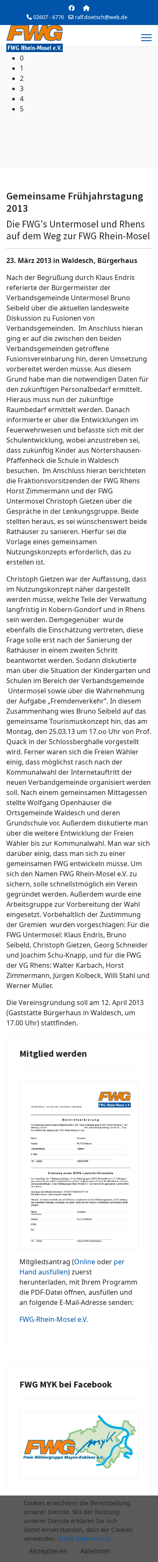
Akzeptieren (48, 1551)
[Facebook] (72, 8)
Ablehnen (95, 1551)
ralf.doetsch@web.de (101, 17)
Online (84, 1261)
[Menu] (146, 37)
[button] (86, 58)
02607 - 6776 (48, 17)
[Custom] (86, 8)
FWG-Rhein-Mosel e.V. (53, 1319)
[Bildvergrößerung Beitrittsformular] (79, 1165)
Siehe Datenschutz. (86, 1538)
